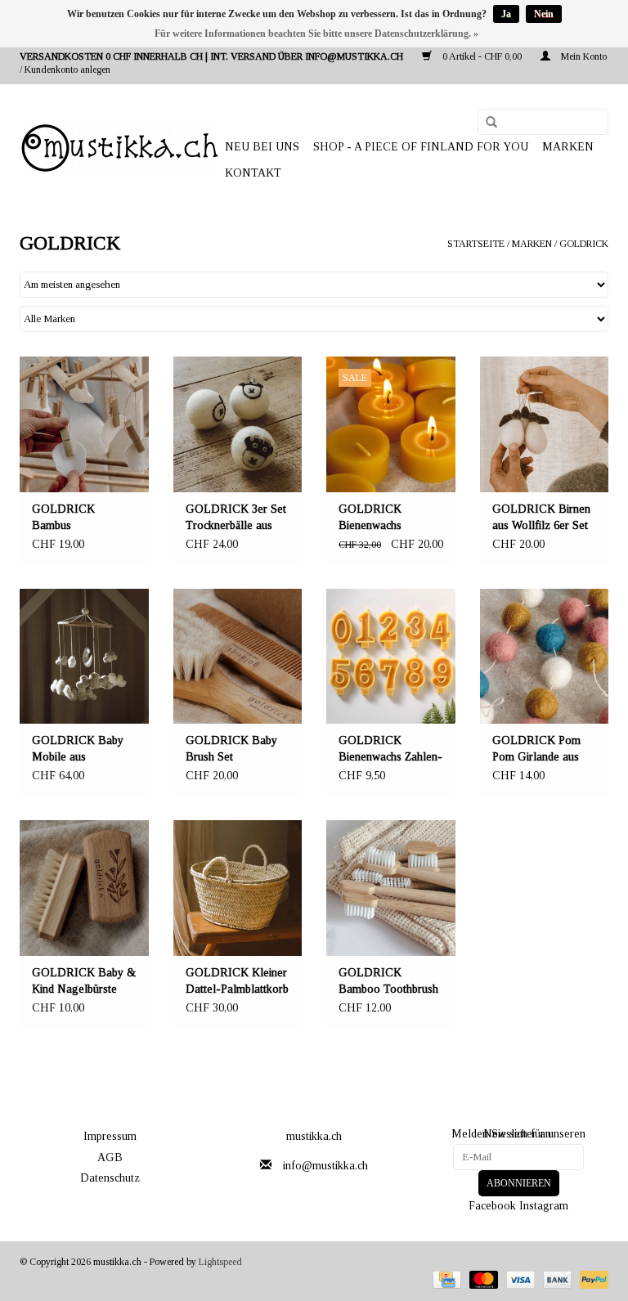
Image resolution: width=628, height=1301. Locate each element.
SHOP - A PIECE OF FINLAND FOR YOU (420, 147)
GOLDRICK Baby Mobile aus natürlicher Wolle (77, 749)
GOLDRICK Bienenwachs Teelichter (370, 518)
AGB (110, 1157)
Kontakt (253, 173)
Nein (544, 14)
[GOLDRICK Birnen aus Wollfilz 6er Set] (544, 424)
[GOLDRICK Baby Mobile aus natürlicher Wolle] (84, 657)
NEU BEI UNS (262, 147)
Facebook (492, 1206)
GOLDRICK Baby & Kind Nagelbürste (84, 981)
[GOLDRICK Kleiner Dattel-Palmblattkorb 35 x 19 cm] (238, 888)
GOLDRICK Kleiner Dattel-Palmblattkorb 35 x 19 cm (237, 982)
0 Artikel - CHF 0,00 (482, 56)
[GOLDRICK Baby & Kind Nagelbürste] (84, 888)
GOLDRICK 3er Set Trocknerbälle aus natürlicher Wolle (236, 518)
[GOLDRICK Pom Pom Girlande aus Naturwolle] (544, 657)
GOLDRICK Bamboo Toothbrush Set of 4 (388, 982)
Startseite (476, 243)
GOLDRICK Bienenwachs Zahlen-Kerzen (390, 749)
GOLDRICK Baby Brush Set (231, 748)
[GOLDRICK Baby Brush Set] (238, 657)
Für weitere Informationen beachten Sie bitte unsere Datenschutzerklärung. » (316, 33)
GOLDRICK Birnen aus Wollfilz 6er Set (541, 517)
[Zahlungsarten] (445, 1279)
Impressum (110, 1136)
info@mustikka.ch (325, 1166)
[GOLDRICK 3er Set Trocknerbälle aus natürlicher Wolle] (238, 424)
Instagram (543, 1206)
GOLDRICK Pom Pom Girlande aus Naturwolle (536, 749)
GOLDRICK (583, 243)
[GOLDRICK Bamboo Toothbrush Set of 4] (390, 888)
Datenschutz (110, 1178)
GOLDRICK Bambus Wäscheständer (67, 518)
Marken (568, 147)
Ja (506, 14)
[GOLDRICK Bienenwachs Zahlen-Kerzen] (390, 657)
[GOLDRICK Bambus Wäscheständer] (84, 424)
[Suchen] (486, 123)
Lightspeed (220, 1261)
